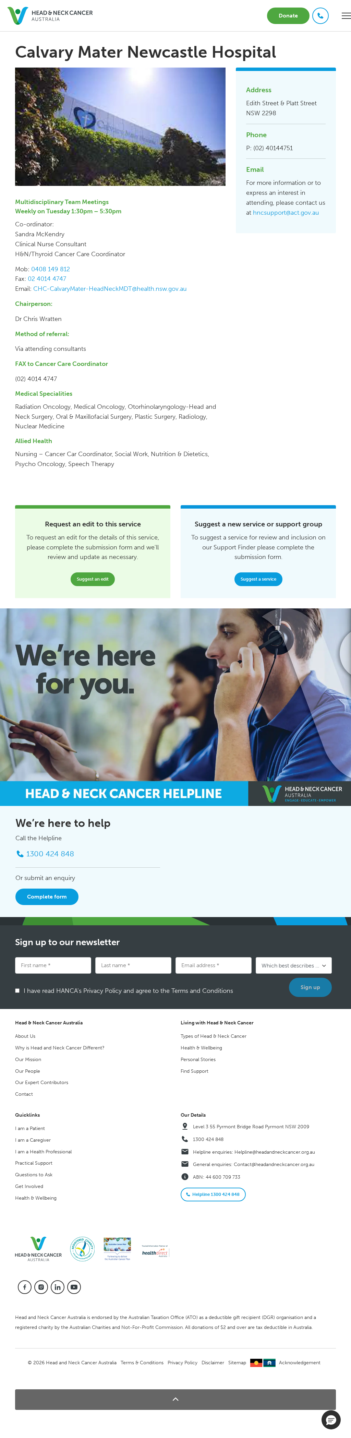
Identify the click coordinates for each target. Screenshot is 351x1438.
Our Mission (28, 1059)
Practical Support (33, 1163)
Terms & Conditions (142, 1363)
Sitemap (237, 1363)
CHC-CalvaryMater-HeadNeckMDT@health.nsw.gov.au (110, 289)
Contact (24, 1094)
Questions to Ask (33, 1175)
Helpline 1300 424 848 (216, 1194)
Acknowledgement (299, 1363)
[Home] (41, 1249)
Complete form (47, 896)
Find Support (194, 1071)
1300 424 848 (208, 1139)
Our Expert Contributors (41, 1082)
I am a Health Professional (43, 1152)
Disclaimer (213, 1363)
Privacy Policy (182, 1363)
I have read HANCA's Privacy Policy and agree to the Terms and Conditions (131, 991)
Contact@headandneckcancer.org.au (274, 1164)
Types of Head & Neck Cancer (213, 1036)
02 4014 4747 (47, 279)
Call (320, 16)
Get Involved (29, 1186)
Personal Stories (198, 1059)
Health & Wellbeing (201, 1048)
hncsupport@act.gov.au (286, 212)
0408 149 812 (50, 269)
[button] (175, 1399)
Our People (27, 1071)
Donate (288, 15)
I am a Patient (30, 1128)
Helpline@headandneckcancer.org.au (274, 1152)
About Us (25, 1036)
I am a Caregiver (33, 1140)
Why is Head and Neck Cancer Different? (60, 1048)
